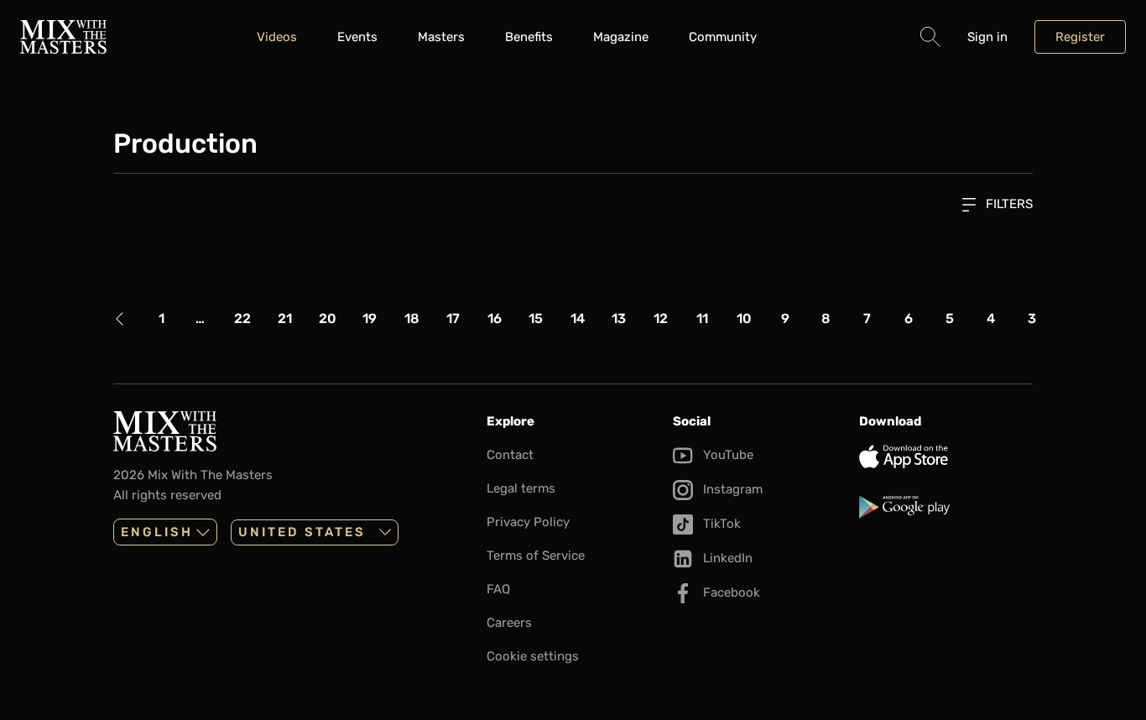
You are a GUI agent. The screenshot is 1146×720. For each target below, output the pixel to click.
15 (536, 318)
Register (1080, 36)
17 (453, 318)
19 (369, 318)
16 (494, 318)
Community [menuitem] (723, 36)
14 (577, 318)
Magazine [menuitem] (621, 36)
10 (744, 318)
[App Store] (945, 456)
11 (702, 318)
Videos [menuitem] (277, 36)
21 (285, 318)
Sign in (987, 36)
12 (661, 318)
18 (411, 318)
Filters (1007, 203)
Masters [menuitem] (441, 36)
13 (619, 318)
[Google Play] (945, 507)
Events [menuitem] (357, 36)
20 (327, 318)
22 (242, 318)
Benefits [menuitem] (529, 36)
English (157, 532)
